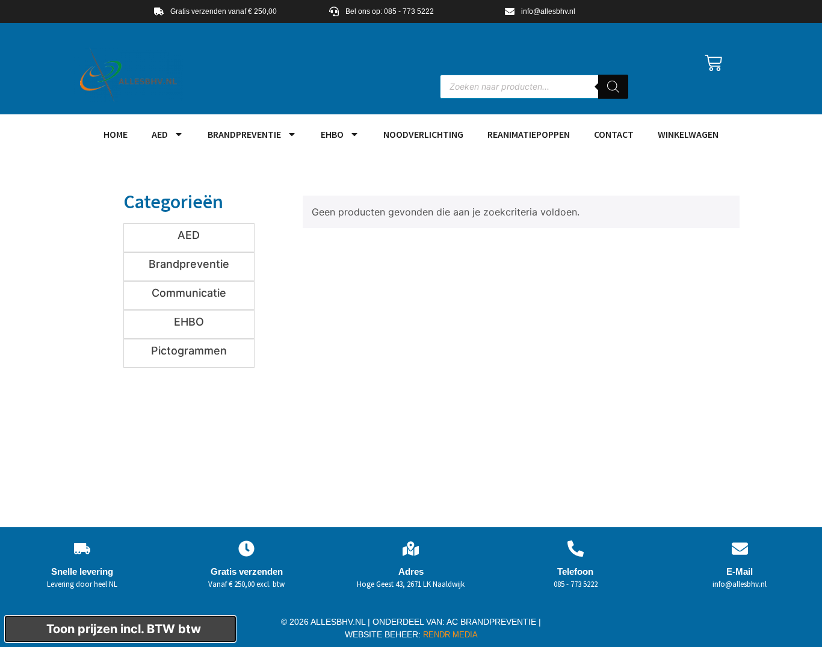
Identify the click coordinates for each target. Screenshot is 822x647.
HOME (116, 134)
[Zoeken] (613, 87)
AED (160, 134)
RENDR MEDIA (449, 634)
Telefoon (575, 571)
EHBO (332, 134)
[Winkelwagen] (713, 63)
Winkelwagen (688, 134)
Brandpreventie (244, 134)
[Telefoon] (575, 548)
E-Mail (739, 571)
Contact (614, 134)
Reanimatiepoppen (528, 134)
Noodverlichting (423, 134)
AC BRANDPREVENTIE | (494, 622)
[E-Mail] (740, 548)
